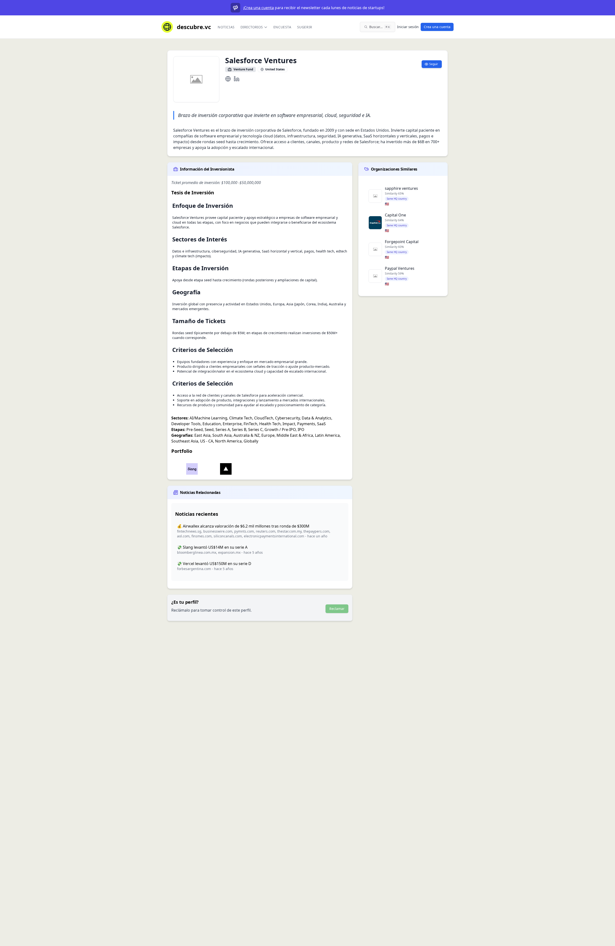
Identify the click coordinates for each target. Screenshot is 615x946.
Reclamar (336, 608)
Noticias (226, 27)
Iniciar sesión (408, 27)
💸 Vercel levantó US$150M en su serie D (214, 563)
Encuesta (282, 27)
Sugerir (304, 27)
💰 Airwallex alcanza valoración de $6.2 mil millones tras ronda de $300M (243, 526)
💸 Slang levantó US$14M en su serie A (212, 547)
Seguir (433, 64)
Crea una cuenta (259, 7)
